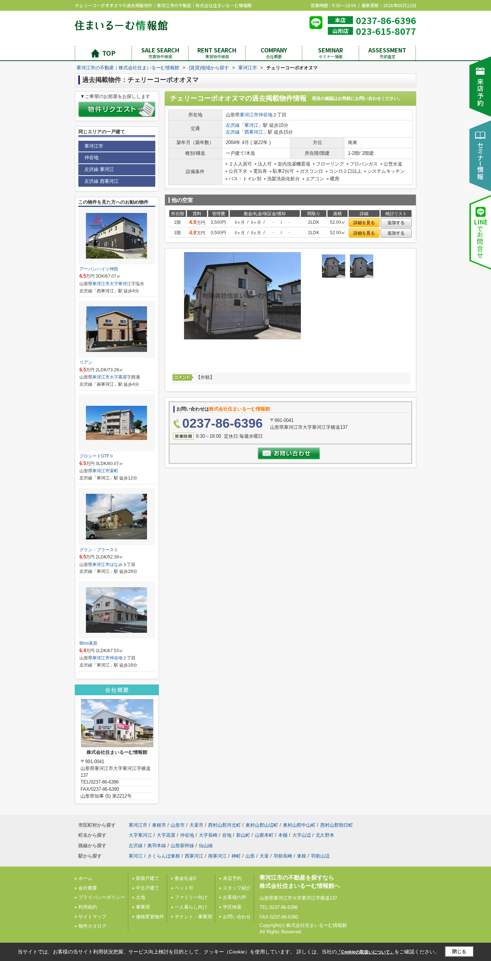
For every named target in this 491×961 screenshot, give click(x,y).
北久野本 (325, 835)
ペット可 (184, 888)
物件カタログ (92, 926)
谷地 (226, 835)
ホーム (85, 878)
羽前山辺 (320, 856)
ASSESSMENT (387, 52)
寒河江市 (249, 114)
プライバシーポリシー (101, 897)
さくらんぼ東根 (163, 856)
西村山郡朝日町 (336, 825)
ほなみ (116, 564)
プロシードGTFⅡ (96, 456)
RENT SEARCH (217, 52)
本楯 (283, 835)
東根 (301, 856)
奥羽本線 (156, 845)
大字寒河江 (120, 283)
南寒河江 (217, 856)
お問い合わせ (237, 916)
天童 (264, 856)
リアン (85, 362)
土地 (140, 897)
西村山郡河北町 (224, 825)
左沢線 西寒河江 (101, 181)
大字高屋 (118, 377)
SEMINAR (330, 52)
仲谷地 (265, 114)
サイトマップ (92, 916)
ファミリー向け (191, 897)
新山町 (243, 835)
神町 (236, 856)
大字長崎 (208, 835)
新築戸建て (147, 878)
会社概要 (87, 888)
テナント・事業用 (193, 916)
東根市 (159, 825)
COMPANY (274, 52)
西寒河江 (253, 132)
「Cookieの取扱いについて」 (365, 952)
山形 (250, 856)
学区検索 (232, 907)
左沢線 (233, 125)
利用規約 (87, 907)
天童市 (196, 825)
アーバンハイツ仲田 (98, 268)
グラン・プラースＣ (98, 549)
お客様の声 (234, 897)
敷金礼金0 (185, 878)
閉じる (459, 951)
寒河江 (251, 125)
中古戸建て (147, 888)
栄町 (114, 470)
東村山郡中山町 (299, 825)
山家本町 (264, 835)
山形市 (178, 825)
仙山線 (206, 845)
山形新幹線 (182, 845)
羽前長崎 (283, 856)
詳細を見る (364, 222)
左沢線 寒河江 (99, 169)
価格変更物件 (150, 916)
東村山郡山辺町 (262, 825)
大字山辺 (301, 835)
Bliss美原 (88, 643)
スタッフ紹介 (237, 888)
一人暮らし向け (191, 907)
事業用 (143, 907)
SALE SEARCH (160, 52)
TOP (108, 52)
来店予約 (232, 878)
